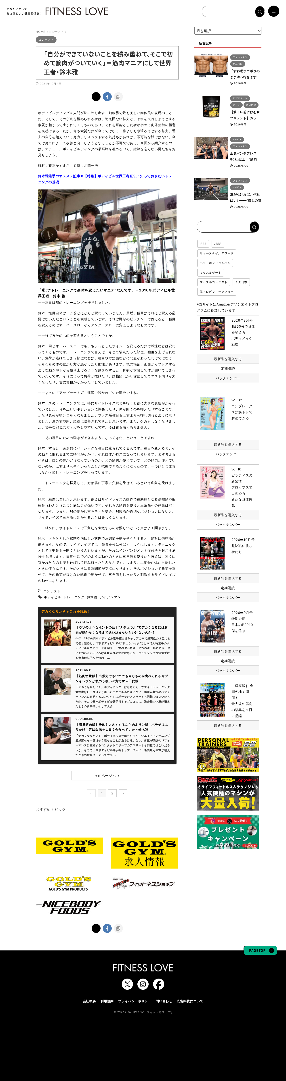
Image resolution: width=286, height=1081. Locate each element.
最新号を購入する (228, 359)
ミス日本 (241, 282)
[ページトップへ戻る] (260, 952)
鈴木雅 (92, 597)
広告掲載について (190, 1001)
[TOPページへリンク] (57, 11)
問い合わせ (164, 1001)
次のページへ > (107, 775)
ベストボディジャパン (215, 263)
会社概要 (89, 1001)
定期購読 (228, 368)
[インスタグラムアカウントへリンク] (143, 987)
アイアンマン (110, 597)
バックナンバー (228, 378)
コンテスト (52, 591)
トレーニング (74, 597)
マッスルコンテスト (213, 282)
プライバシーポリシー (134, 1001)
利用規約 (107, 1001)
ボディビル (52, 597)
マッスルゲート (210, 272)
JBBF (218, 243)
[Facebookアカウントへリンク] (158, 987)
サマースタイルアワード (217, 253)
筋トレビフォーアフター (217, 291)
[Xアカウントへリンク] (127, 987)
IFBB (203, 243)
